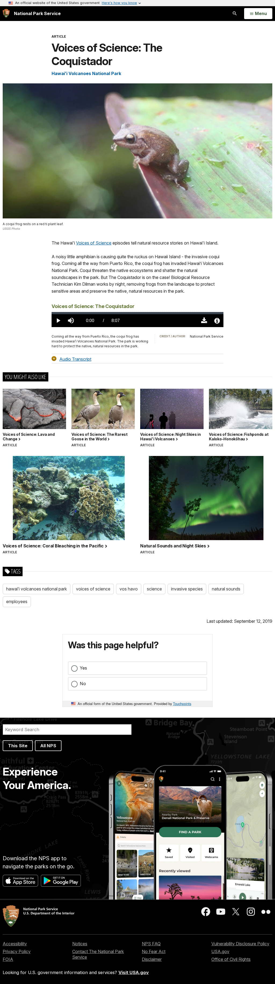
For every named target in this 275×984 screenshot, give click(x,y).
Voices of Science (93, 243)
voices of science (93, 589)
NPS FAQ (151, 943)
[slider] (137, 313)
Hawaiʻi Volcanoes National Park (86, 73)
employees (16, 601)
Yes (83, 668)
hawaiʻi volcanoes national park (36, 589)
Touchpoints (182, 703)
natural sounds (226, 589)
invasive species (187, 589)
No (83, 683)
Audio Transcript (75, 358)
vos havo (129, 589)
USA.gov (220, 951)
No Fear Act (153, 951)
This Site (17, 745)
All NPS (48, 745)
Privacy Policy (17, 951)
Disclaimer (152, 959)
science (154, 589)
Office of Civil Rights (231, 959)
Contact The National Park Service (98, 954)
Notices (79, 943)
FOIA (8, 959)
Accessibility (15, 943)
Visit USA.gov (133, 972)
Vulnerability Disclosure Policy (240, 943)
